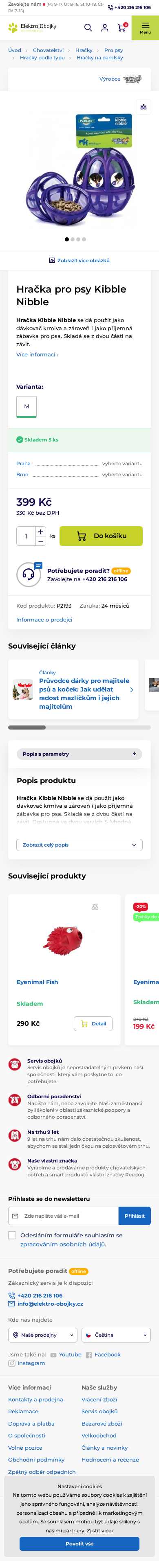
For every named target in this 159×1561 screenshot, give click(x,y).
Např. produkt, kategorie (60, 69)
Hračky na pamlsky (100, 57)
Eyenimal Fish (37, 982)
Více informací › (37, 354)
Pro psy (113, 50)
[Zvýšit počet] (41, 531)
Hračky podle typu (42, 57)
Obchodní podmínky (36, 1459)
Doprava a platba (31, 1423)
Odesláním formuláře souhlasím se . (71, 1240)
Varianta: (29, 386)
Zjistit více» (100, 1530)
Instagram (31, 1363)
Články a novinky (105, 1447)
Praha (23, 463)
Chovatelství (48, 50)
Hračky (84, 50)
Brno (22, 474)
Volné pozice (25, 1447)
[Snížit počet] (41, 541)
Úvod (14, 50)
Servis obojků (100, 1411)
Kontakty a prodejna (35, 1399)
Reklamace (23, 1411)
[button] (88, 28)
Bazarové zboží (102, 1423)
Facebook (108, 1354)
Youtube (70, 1354)
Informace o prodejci (44, 619)
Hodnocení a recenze (110, 1459)
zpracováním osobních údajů (62, 1244)
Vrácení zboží (99, 1399)
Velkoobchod (99, 1435)
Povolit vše (80, 1544)
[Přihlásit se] (105, 28)
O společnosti (26, 1435)
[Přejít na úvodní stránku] (32, 28)
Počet (26, 536)
